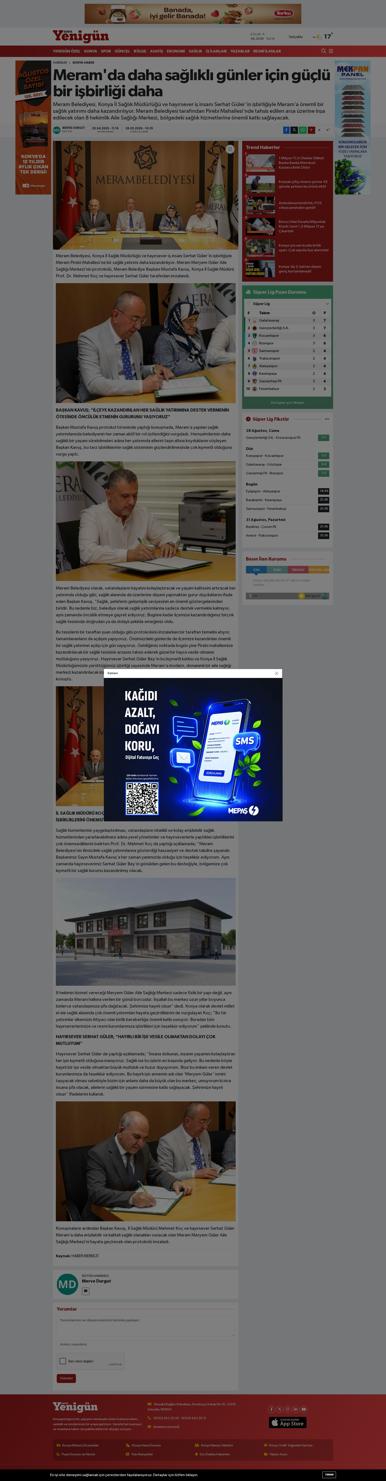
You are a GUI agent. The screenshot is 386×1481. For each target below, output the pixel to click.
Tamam (329, 1474)
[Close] (276, 673)
